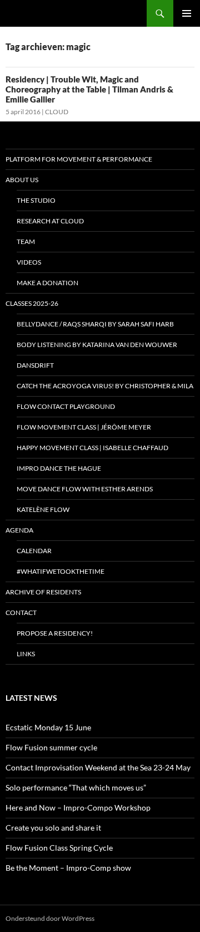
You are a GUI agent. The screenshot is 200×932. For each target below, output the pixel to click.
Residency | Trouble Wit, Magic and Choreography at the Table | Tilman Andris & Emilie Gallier (89, 89)
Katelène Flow (43, 509)
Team (26, 241)
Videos (29, 262)
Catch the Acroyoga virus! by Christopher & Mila (105, 386)
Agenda (19, 530)
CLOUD (56, 112)
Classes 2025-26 (32, 303)
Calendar (34, 550)
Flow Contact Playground (66, 406)
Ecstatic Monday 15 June (48, 727)
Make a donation (47, 283)
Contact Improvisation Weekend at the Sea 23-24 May (98, 767)
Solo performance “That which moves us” (76, 787)
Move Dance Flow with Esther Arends (85, 489)
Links (26, 654)
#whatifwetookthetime (60, 571)
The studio (36, 200)
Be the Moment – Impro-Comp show (68, 867)
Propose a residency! (55, 633)
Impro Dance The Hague (59, 468)
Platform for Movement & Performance (79, 159)
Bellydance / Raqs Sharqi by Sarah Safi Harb (95, 324)
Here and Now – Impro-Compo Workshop (78, 807)
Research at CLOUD (50, 221)
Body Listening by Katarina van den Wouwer (97, 344)
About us (22, 179)
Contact (21, 612)
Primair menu (186, 13)
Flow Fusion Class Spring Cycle (59, 847)
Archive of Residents (43, 592)
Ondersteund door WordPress (50, 918)
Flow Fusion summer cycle (51, 747)
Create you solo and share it (53, 827)
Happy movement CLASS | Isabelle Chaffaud (92, 447)
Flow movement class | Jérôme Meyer (84, 427)
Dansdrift (35, 365)
